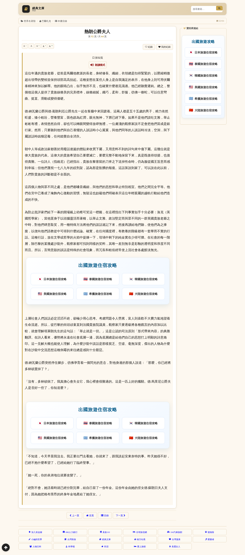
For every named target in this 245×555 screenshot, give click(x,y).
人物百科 (37, 546)
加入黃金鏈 (36, 532)
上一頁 (75, 515)
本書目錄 (62, 21)
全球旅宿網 (141, 532)
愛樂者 (211, 539)
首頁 (91, 515)
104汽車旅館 (176, 532)
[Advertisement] (203, 181)
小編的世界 (36, 539)
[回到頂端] (6, 547)
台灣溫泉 (176, 539)
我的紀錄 (166, 46)
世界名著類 (30, 21)
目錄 (106, 515)
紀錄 (150, 46)
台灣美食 (71, 539)
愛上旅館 (141, 546)
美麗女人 (176, 546)
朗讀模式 (99, 64)
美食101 (106, 532)
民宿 (106, 546)
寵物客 (211, 532)
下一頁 (119, 515)
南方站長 (141, 539)
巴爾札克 (46, 21)
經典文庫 (106, 539)
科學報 (71, 546)
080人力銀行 (71, 532)
